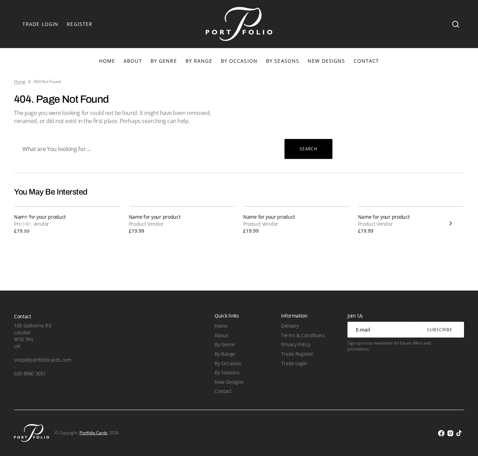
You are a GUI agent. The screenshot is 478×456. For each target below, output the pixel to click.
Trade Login (294, 363)
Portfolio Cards (93, 433)
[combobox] (173, 149)
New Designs (229, 382)
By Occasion (239, 60)
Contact (223, 391)
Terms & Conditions (303, 335)
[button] (455, 24)
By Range (198, 60)
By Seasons (282, 60)
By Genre (163, 60)
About (221, 335)
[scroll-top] (463, 441)
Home (20, 81)
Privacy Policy (295, 344)
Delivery (290, 325)
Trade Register (297, 353)
